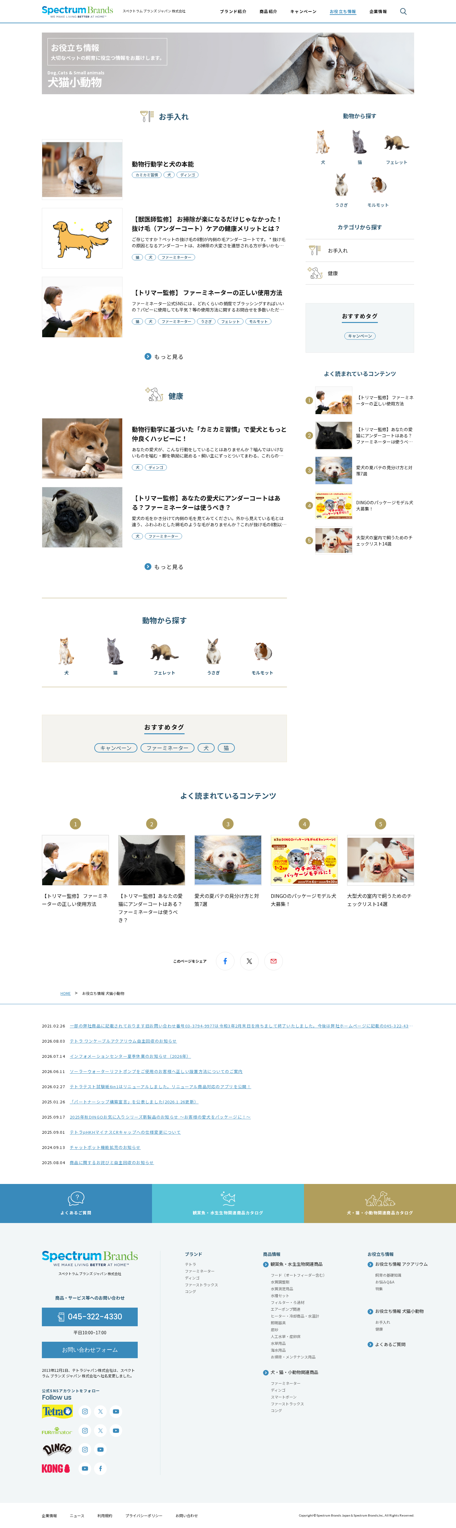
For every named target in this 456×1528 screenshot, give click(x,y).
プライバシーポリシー (144, 1515)
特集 (379, 1288)
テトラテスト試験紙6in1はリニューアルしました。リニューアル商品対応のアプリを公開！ (160, 1086)
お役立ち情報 (343, 11)
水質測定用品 (282, 1288)
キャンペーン (303, 11)
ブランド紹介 (233, 11)
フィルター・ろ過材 (287, 1302)
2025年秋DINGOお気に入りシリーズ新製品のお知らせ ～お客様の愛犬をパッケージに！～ (160, 1117)
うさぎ (206, 321)
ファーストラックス (201, 1284)
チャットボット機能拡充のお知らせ (105, 1147)
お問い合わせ (187, 1515)
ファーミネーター (176, 257)
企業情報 (49, 1515)
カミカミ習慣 (147, 174)
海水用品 (278, 1350)
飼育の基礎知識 (388, 1275)
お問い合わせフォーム (90, 1350)
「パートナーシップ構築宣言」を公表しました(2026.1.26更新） (134, 1102)
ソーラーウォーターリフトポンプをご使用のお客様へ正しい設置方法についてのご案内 (156, 1071)
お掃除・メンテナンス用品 (293, 1356)
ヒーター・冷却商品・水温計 (295, 1315)
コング (190, 1291)
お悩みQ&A (384, 1281)
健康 (379, 1328)
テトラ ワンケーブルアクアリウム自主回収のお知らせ (123, 1041)
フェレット (230, 321)
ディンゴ (187, 174)
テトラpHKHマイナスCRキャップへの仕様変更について (125, 1132)
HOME (65, 993)
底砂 (274, 1329)
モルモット (258, 321)
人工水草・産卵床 (286, 1336)
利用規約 (104, 1515)
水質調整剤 (280, 1281)
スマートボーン (284, 1396)
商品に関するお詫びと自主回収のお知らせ (112, 1162)
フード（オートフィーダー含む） (299, 1275)
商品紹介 (268, 11)
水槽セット (280, 1295)
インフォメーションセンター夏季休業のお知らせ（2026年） (130, 1056)
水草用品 (278, 1343)
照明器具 (278, 1322)
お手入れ (382, 1322)
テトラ (190, 1264)
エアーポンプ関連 (285, 1309)
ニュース (77, 1515)
